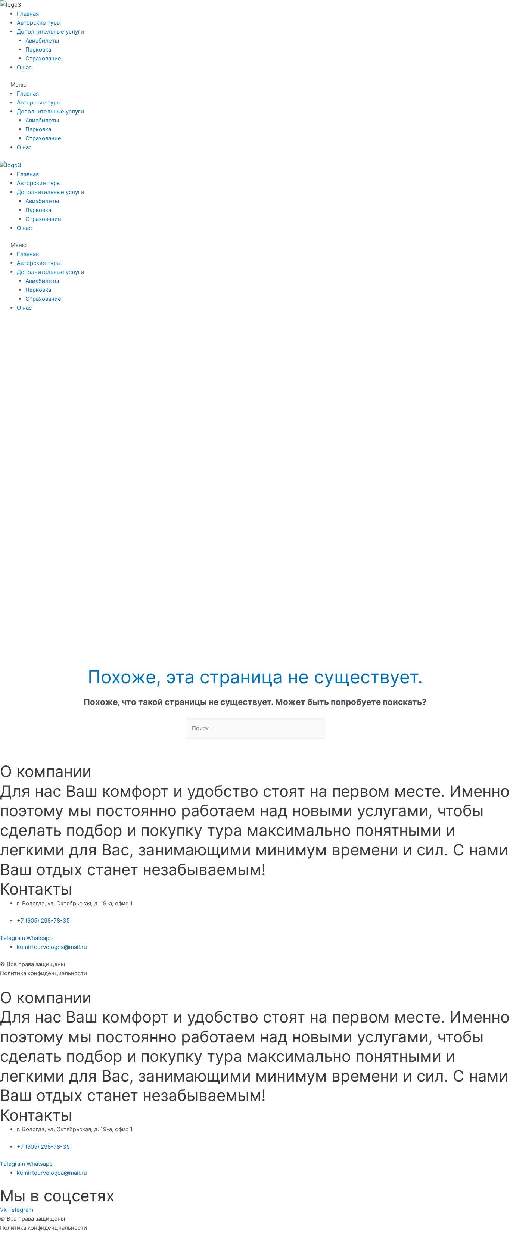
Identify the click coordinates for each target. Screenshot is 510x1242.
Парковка (38, 49)
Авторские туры (39, 22)
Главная (28, 13)
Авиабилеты (42, 40)
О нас (24, 67)
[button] (255, 84)
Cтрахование (43, 58)
